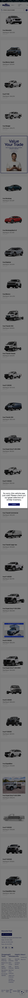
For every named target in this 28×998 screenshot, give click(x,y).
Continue (14, 504)
